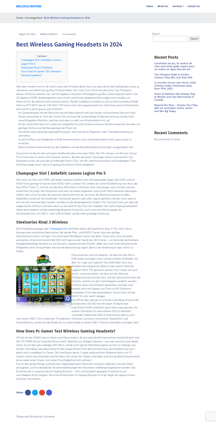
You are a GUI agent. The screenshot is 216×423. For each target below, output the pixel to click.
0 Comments (69, 34)
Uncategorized (33, 17)
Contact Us (193, 6)
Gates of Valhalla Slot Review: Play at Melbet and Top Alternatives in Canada (174, 97)
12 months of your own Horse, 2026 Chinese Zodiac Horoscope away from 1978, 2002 (175, 85)
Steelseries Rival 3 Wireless (36, 67)
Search (156, 34)
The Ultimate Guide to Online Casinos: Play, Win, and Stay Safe (173, 76)
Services (177, 6)
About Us (163, 6)
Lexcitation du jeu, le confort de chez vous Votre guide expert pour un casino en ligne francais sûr (174, 66)
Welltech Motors (49, 34)
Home (149, 6)
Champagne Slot (58, 228)
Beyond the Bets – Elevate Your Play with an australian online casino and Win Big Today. (175, 108)
